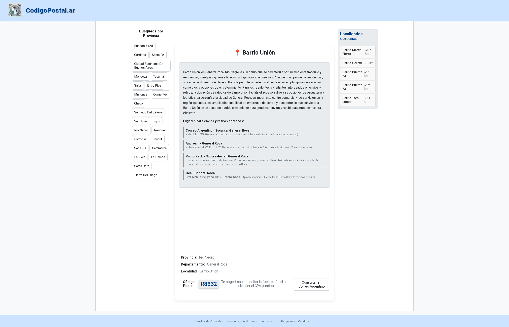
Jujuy (156, 121)
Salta (137, 85)
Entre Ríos (154, 85)
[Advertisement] (254, 35)
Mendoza (140, 76)
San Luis (140, 148)
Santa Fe (158, 55)
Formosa (140, 139)
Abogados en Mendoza (295, 321)
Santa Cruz (141, 166)
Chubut (157, 139)
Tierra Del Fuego (145, 175)
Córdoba (140, 55)
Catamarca (159, 148)
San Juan (140, 121)
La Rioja (139, 157)
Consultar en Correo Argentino (311, 284)
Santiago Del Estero (148, 112)
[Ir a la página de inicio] (15, 10)
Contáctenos (268, 321)
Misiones (140, 94)
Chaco (138, 103)
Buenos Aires (143, 46)
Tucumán (159, 76)
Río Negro (141, 130)
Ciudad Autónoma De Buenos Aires (148, 65)
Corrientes (160, 94)
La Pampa (158, 157)
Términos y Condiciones (242, 321)
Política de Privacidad (209, 321)
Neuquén (160, 130)
